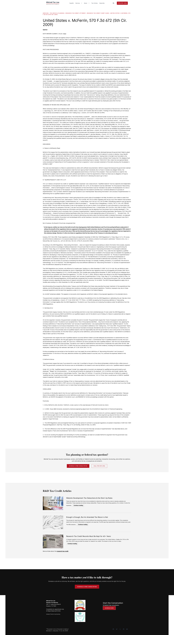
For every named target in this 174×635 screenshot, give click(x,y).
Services (77, 3)
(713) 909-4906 (122, 3)
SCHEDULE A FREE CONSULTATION (78, 466)
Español (72, 3)
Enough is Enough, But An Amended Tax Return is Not (87, 517)
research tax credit (62, 551)
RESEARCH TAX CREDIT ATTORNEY (76, 13)
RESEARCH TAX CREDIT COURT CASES (98, 13)
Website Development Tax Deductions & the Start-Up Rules (89, 498)
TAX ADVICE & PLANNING (57, 13)
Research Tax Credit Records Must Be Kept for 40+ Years (88, 536)
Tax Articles (94, 3)
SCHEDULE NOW (109, 608)
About (85, 3)
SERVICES (46, 13)
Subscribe (101, 3)
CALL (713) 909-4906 (99, 466)
